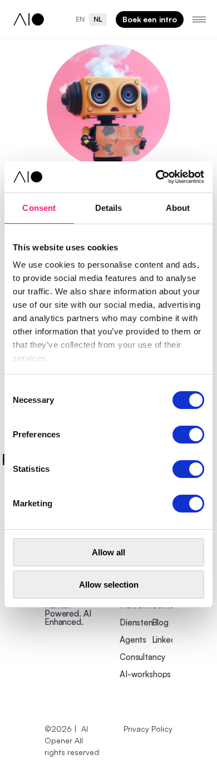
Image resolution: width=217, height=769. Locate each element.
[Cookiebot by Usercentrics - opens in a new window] (156, 177)
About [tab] (178, 208)
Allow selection (109, 584)
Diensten (136, 622)
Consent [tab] (39, 208)
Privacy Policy (148, 728)
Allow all (108, 552)
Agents (133, 639)
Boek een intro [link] (149, 19)
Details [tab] (108, 208)
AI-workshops (145, 674)
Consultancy (142, 657)
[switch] (188, 434)
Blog (160, 622)
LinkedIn (167, 639)
